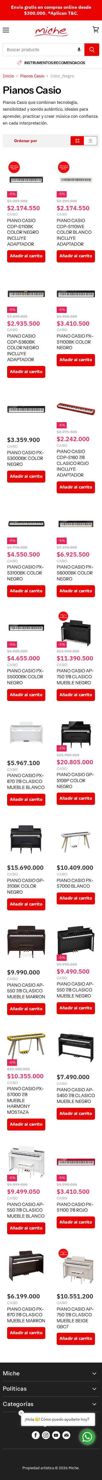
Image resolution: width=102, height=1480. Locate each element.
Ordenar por (25, 140)
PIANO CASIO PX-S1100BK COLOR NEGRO (75, 341)
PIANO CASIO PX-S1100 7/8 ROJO (75, 1207)
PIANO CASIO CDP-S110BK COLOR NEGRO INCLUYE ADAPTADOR (23, 232)
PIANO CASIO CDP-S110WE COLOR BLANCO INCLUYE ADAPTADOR (74, 232)
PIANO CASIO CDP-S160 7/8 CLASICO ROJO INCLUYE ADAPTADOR (73, 463)
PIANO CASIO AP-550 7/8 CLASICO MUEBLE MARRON (26, 990)
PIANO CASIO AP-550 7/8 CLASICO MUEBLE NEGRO (75, 989)
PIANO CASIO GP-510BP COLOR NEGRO (75, 780)
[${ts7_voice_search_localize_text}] (79, 49)
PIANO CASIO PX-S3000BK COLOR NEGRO (25, 458)
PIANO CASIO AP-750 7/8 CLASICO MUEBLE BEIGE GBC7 (75, 1317)
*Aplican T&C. (63, 13)
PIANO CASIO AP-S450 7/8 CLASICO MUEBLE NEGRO (76, 1095)
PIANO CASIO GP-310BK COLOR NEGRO (25, 886)
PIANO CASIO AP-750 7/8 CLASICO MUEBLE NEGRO (75, 676)
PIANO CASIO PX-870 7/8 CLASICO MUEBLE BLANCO (25, 781)
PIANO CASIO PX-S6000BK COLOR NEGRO (75, 572)
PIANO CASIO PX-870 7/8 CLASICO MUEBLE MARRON (26, 1314)
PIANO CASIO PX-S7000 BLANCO (75, 883)
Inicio (8, 75)
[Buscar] (91, 49)
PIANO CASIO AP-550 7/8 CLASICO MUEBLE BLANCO (25, 1210)
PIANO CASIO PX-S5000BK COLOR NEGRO (25, 676)
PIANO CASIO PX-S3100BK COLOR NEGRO (25, 572)
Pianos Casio (32, 75)
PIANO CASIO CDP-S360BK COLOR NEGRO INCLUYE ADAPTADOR (23, 347)
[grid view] (77, 140)
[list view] (90, 140)
